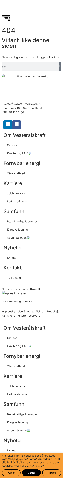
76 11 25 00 (16, 112)
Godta (31, 472)
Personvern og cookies (17, 301)
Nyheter (12, 257)
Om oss (12, 145)
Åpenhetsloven (17, 237)
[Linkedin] (8, 124)
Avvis (11, 472)
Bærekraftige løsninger (22, 221)
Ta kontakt (14, 277)
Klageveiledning (17, 229)
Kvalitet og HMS (17, 153)
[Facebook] (16, 124)
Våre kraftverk (16, 173)
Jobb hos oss (16, 193)
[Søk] (60, 66)
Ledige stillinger (17, 201)
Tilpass (51, 472)
